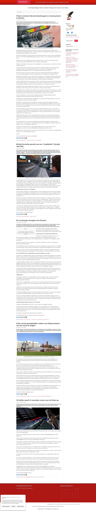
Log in (78, 504)
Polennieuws (22, 2)
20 (69, 495)
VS (43, 477)
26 (67, 497)
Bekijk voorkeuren (20, 506)
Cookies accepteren (6, 506)
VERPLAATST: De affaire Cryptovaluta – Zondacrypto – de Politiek (72, 66)
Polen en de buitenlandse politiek (27, 477)
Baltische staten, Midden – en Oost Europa (28, 396)
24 (61, 497)
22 (75, 495)
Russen (45, 319)
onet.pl (24, 212)
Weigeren (13, 506)
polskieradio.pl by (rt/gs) (28, 136)
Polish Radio (23, 392)
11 (64, 494)
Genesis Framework (68, 504)
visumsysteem (38, 140)
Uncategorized (23, 140)
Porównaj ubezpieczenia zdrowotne (72, 36)
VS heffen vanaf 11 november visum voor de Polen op (37, 400)
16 (78, 494)
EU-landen (39, 319)
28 (72, 497)
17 (61, 495)
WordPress (74, 504)
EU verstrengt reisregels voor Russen (31, 220)
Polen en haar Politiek (25, 216)
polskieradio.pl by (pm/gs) (39, 315)
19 (67, 495)
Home (18, 12)
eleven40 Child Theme (59, 504)
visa (35, 140)
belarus (43, 396)
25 (64, 497)
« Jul (61, 500)
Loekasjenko (47, 396)
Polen (33, 140)
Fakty (24, 19)
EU (36, 319)
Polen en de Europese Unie (26, 319)
